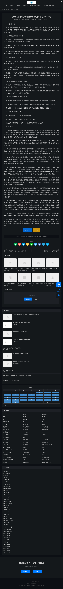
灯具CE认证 (7, 546)
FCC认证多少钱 (8, 503)
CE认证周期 (6, 439)
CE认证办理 (6, 434)
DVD (43, 449)
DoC (43, 437)
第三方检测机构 (26, 427)
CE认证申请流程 (26, 454)
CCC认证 (6, 479)
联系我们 (25, 571)
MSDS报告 (7, 509)
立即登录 (28, 299)
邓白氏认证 (7, 552)
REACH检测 (25, 444)
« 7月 (4, 405)
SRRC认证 (51, 5)
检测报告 (6, 539)
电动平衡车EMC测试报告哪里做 (51, 251)
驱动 (24, 437)
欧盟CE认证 (6, 429)
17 (55, 397)
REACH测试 (25, 449)
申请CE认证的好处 (46, 462)
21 (31, 399)
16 (47, 397)
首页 (7, 5)
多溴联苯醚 (25, 434)
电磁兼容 (44, 414)
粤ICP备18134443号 (31, 583)
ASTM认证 (7, 475)
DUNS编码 (7, 490)
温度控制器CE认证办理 (51, 269)
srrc (43, 454)
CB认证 (6, 477)
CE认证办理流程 (7, 452)
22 (39, 399)
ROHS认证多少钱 (8, 520)
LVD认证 (6, 507)
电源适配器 (5, 454)
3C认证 (39, 5)
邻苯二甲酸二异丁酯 (47, 444)
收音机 (24, 447)
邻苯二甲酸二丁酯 (7, 449)
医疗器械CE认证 (8, 531)
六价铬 (43, 424)
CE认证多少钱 (45, 459)
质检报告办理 (6, 432)
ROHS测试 (25, 442)
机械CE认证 (45, 429)
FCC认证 (25, 5)
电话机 (43, 452)
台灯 (24, 459)
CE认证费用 (6, 437)
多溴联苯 (5, 427)
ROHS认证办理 (8, 518)
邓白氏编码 (7, 550)
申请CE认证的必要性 (8, 459)
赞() (45, 19)
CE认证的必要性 (7, 457)
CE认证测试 (45, 442)
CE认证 (31, 2)
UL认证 (6, 524)
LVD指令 (44, 434)
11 (7, 397)
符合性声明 (25, 429)
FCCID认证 (7, 497)
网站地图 (37, 581)
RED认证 (6, 514)
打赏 (36, 230)
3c (42, 432)
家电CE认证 (7, 535)
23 (47, 399)
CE (3, 414)
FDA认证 (6, 505)
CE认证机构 (6, 444)
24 (55, 399)
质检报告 (45, 5)
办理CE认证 (6, 422)
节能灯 (24, 457)
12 (15, 397)
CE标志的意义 (45, 457)
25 (7, 402)
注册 (36, 299)
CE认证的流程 (6, 447)
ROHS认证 (18, 5)
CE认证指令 (6, 442)
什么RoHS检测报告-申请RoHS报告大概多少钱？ (15, 251)
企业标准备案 (7, 529)
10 (55, 395)
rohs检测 (5, 462)
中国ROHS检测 (8, 527)
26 (15, 402)
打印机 (43, 447)
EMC (4, 416)
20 (23, 399)
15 (39, 397)
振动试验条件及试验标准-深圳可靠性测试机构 (31, 17)
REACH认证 (33, 5)
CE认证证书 (25, 424)
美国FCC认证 (26, 452)
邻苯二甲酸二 (26, 439)
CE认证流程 (45, 427)
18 (7, 399)
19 (15, 399)
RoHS (43, 416)
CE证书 (5, 424)
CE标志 (24, 416)
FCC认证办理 (7, 501)
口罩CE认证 (7, 533)
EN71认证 (6, 494)
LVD (43, 419)
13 (23, 397)
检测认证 (13, 9)
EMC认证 (6, 492)
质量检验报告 (26, 462)
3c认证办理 (7, 473)
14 (31, 397)
